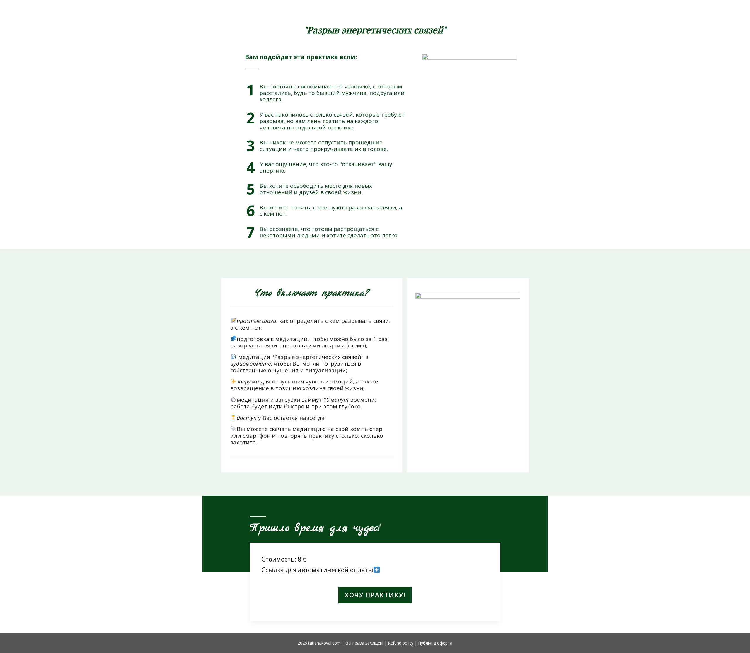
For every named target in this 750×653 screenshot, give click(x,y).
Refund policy (400, 643)
